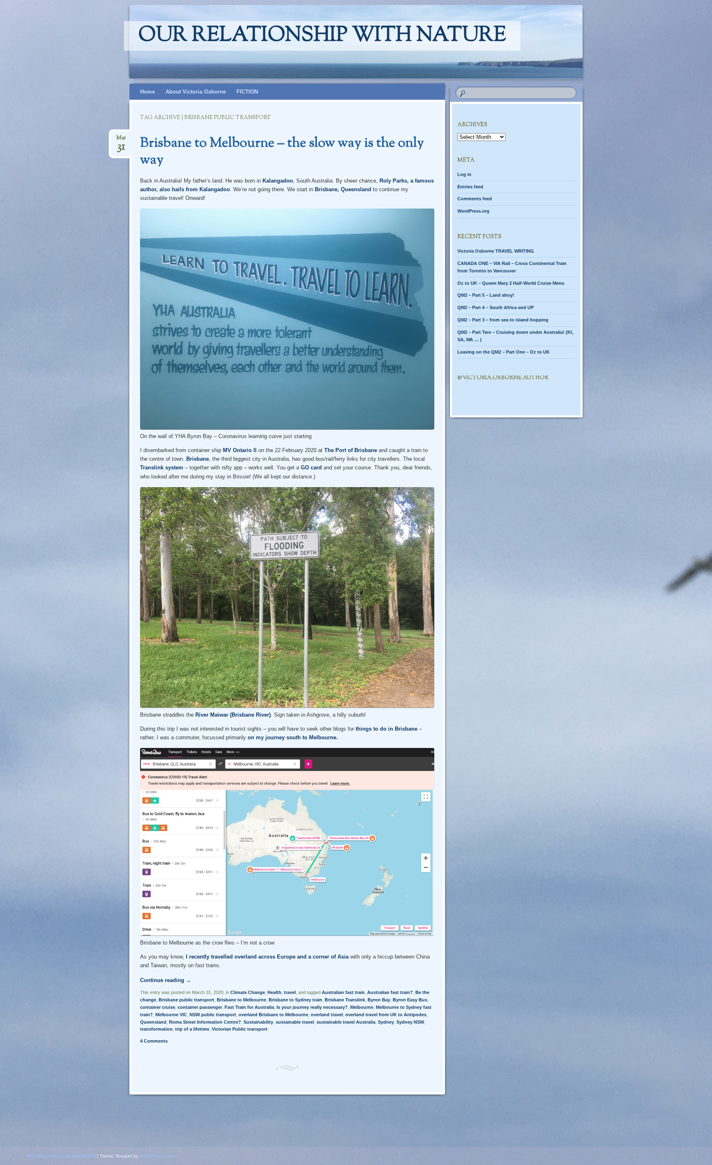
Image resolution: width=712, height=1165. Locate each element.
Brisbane (197, 459)
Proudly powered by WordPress (61, 1155)
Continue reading (165, 980)
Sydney (386, 1022)
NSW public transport (213, 1014)
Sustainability (258, 1022)
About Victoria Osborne (196, 92)
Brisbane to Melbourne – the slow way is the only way (282, 152)
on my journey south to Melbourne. (292, 737)
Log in (464, 174)
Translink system (161, 467)
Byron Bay (379, 999)
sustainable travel (295, 1022)
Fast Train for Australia (249, 1007)
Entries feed (470, 186)
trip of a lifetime (192, 1029)
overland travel (327, 1014)
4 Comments (154, 1040)
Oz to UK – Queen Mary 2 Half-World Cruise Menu (510, 283)
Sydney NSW (410, 1022)
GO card (311, 467)
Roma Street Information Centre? (205, 1022)
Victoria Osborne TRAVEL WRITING (495, 250)
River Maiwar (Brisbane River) (233, 715)
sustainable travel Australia (345, 1022)
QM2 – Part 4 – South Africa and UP (495, 307)
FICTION (247, 92)
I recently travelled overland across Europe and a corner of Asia (267, 957)
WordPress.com (157, 1155)
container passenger (200, 1007)
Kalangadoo (277, 181)
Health (274, 992)
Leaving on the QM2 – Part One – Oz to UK (503, 351)
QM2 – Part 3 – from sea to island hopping (502, 319)
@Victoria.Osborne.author (502, 378)
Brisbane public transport (186, 999)
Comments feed (474, 198)
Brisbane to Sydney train (295, 999)
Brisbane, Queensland (343, 189)
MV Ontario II (240, 450)
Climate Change (247, 992)
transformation (156, 1029)
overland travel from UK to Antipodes (385, 1014)
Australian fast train (343, 992)
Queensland (153, 1022)
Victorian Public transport (239, 1029)
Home (147, 92)
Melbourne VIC (171, 1014)
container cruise (157, 1007)
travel (290, 992)
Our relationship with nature (322, 36)
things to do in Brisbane (386, 729)
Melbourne (361, 1007)
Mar (121, 140)
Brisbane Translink (345, 999)
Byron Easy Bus (410, 999)
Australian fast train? (390, 992)
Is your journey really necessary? (312, 1007)
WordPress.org (473, 211)
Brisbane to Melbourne (241, 999)
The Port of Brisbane (350, 450)
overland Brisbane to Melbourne (273, 1014)
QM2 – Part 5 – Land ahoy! (485, 295)
